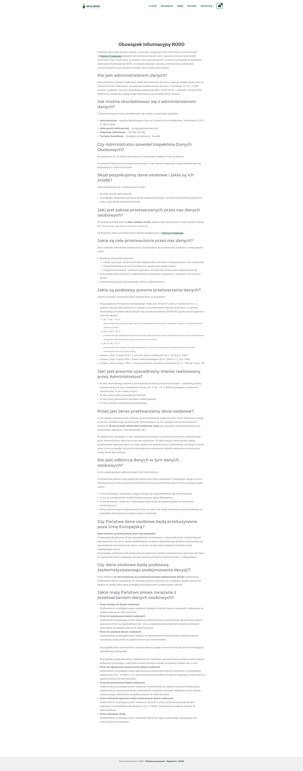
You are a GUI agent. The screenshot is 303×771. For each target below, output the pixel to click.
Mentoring (206, 6)
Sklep (180, 6)
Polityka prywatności (155, 761)
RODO (181, 761)
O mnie (153, 6)
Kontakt (191, 6)
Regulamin (172, 761)
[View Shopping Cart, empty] (220, 6)
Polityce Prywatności (111, 56)
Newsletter (167, 6)
